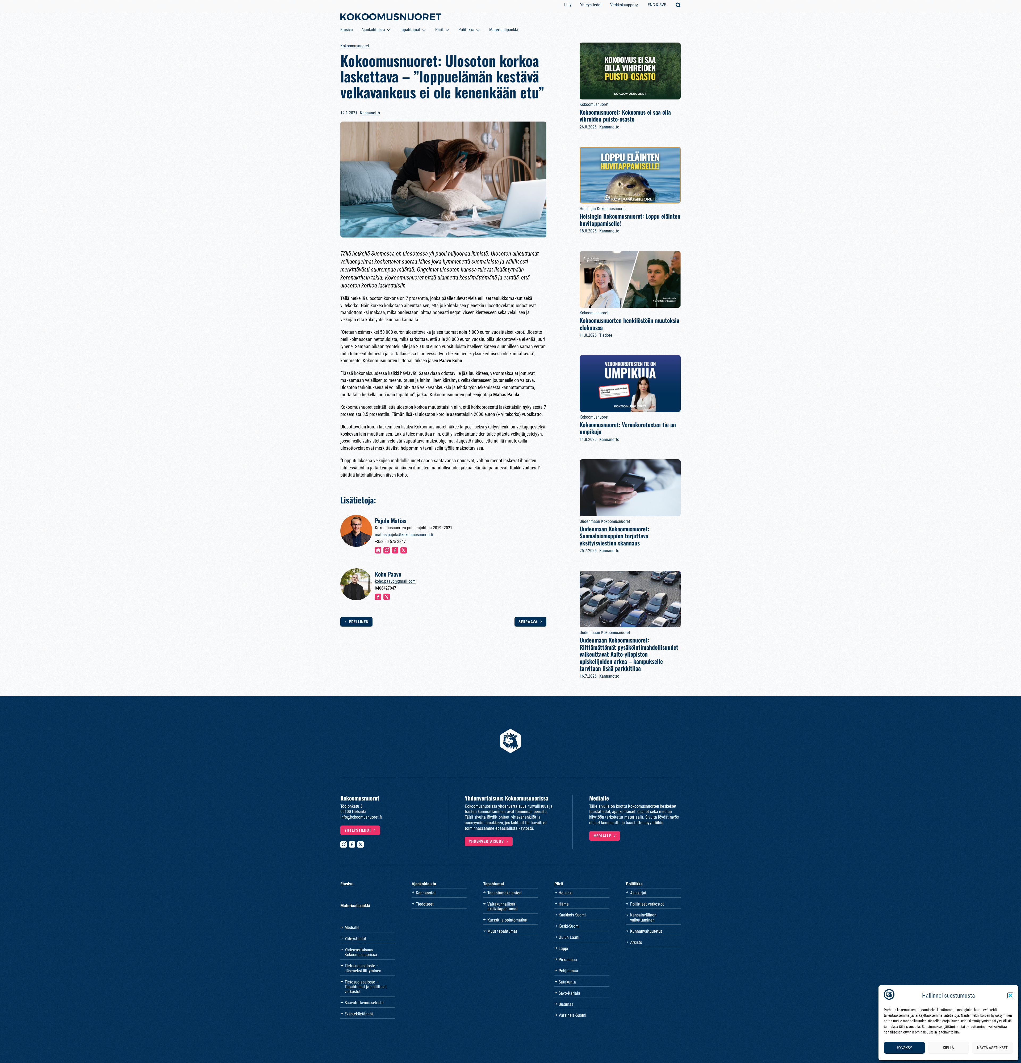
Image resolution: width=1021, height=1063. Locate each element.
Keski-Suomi (569, 926)
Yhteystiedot (591, 4)
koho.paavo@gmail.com (395, 581)
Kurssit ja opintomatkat (507, 920)
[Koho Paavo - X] (386, 597)
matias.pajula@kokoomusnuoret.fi (404, 534)
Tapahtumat (410, 29)
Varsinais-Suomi (572, 1015)
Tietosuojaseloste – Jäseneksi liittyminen (363, 968)
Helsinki (565, 892)
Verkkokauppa (622, 4)
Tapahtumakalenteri (504, 892)
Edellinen (358, 621)
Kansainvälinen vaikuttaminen (643, 917)
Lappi (563, 948)
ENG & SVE (657, 4)
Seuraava (528, 621)
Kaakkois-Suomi (572, 915)
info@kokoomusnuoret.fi (361, 817)
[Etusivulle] (390, 17)
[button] (1010, 995)
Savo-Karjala (569, 993)
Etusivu (346, 29)
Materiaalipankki (503, 29)
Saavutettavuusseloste (364, 1002)
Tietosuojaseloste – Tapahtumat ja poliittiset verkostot (366, 986)
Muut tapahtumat (502, 931)
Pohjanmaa (568, 970)
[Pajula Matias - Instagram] (386, 550)
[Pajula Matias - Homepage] (378, 550)
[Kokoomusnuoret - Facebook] (352, 844)
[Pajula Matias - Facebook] (395, 550)
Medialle (602, 835)
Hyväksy (904, 1047)
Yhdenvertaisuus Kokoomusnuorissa (361, 952)
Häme (564, 904)
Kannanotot (426, 892)
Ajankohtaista (373, 29)
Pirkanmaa (568, 959)
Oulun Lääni (569, 937)
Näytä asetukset (992, 1047)
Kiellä (948, 1047)
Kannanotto (370, 112)
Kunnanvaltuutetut (646, 931)
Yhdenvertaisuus (486, 841)
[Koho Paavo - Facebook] (378, 597)
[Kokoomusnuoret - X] (360, 844)
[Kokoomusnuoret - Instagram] (343, 844)
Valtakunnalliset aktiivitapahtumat (502, 906)
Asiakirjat (638, 892)
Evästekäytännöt (359, 1013)
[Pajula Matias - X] (403, 550)
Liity (568, 4)
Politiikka (466, 29)
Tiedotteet (425, 904)
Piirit (439, 29)
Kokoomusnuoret (354, 45)
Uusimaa (566, 1004)
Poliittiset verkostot (647, 904)
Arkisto (636, 942)
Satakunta (567, 982)
